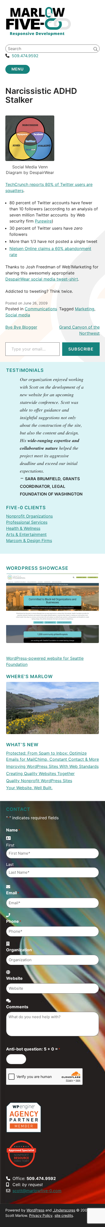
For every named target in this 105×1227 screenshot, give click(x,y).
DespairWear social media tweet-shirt (41, 279)
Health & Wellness (23, 528)
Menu (17, 69)
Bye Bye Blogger (21, 327)
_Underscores (64, 1210)
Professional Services (26, 522)
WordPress (35, 1210)
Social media (17, 314)
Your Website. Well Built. (29, 787)
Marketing (84, 308)
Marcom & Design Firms (29, 540)
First (10, 845)
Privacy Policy (40, 1215)
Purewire (43, 221)
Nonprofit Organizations (29, 516)
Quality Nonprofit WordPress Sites (39, 780)
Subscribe (81, 349)
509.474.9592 (25, 55)
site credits (64, 1215)
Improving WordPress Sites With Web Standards (52, 766)
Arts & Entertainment (26, 534)
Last (10, 864)
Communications (41, 308)
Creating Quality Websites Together (40, 773)
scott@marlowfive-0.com (36, 1190)
